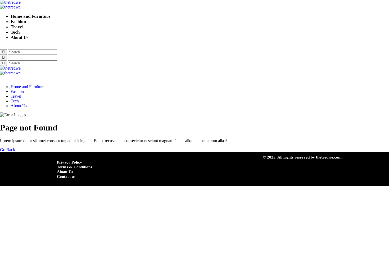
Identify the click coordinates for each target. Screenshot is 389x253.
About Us (20, 37)
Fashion (18, 21)
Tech (15, 32)
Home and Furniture (31, 16)
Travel (17, 26)
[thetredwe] (194, 5)
